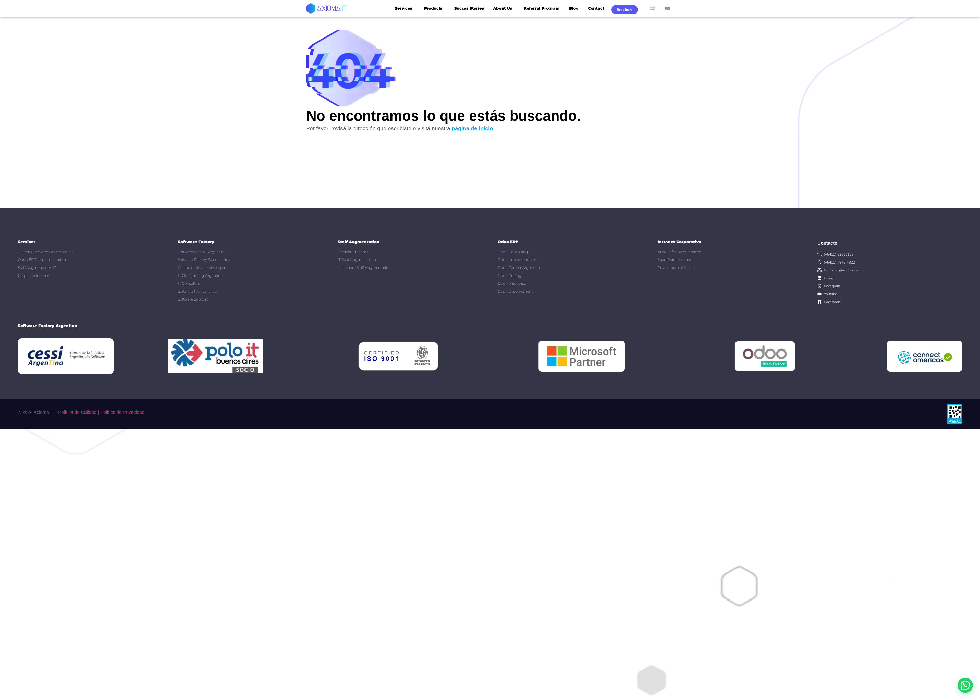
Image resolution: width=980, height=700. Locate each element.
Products (433, 8)
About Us (502, 8)
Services (403, 8)
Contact (596, 8)
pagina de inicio (472, 128)
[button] (965, 685)
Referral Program (542, 8)
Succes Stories (469, 8)
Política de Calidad (77, 412)
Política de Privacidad (122, 412)
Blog (574, 8)
